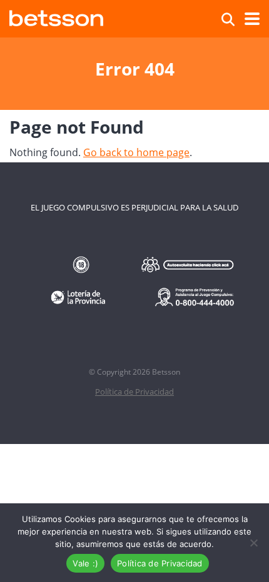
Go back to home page (136, 152)
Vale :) (85, 563)
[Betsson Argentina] (56, 16)
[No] (253, 542)
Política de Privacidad (134, 392)
